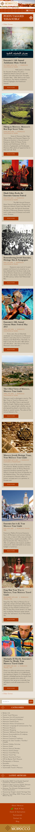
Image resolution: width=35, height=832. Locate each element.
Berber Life (6, 713)
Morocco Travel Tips (9, 755)
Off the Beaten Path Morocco (12, 759)
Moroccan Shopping (9, 730)
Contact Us (17, 818)
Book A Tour (19, 809)
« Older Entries (7, 24)
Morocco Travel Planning (11, 753)
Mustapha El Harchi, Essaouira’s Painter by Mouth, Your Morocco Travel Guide (17, 661)
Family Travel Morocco (10, 715)
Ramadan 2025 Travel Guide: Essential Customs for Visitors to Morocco (15, 781)
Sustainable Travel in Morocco (13, 767)
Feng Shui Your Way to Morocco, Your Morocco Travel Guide (17, 592)
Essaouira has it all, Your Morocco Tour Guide (14, 524)
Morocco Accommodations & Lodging (15, 734)
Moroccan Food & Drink (10, 721)
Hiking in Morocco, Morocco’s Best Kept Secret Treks (17, 128)
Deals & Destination (17, 812)
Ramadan (6, 763)
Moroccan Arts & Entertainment (13, 717)
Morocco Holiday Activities (11, 744)
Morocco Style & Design (10, 750)
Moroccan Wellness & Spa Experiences (15, 732)
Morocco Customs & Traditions (13, 738)
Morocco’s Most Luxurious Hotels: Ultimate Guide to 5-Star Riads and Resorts (16, 785)
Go (31, 702)
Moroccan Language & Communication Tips (17, 726)
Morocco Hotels (8, 746)
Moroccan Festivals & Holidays (13, 719)
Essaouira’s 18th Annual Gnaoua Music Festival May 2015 (16, 324)
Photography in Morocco (11, 761)
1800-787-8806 (15, 8)
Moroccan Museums (9, 728)
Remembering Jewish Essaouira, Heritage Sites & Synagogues (17, 258)
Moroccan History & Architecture (13, 723)
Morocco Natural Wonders (11, 748)
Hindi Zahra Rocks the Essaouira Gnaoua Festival (15, 194)
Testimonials (17, 815)
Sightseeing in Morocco (10, 765)
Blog (17, 821)
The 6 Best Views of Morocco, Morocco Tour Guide (17, 390)
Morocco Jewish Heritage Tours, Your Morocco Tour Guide (17, 456)
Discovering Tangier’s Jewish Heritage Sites (17, 792)
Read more (11, 87)
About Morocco (17, 805)
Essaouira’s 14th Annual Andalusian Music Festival (15, 61)
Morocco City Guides (9, 736)
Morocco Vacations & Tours (11, 757)
